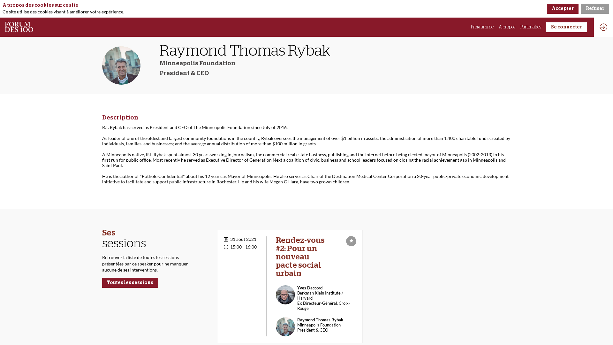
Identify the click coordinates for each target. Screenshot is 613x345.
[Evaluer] (351, 241)
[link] (482, 27)
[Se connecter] (603, 27)
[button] (566, 27)
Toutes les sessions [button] (130, 282)
